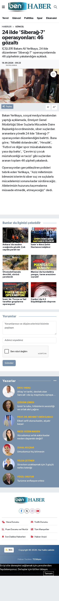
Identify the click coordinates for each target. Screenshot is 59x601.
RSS (10, 550)
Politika (28, 18)
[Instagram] (32, 510)
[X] (26, 510)
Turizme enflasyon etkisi (30, 481)
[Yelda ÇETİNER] (9, 464)
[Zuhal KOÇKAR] (9, 449)
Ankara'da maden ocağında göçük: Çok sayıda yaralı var (14, 247)
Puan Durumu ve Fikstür (16, 529)
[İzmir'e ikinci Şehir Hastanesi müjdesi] (44, 235)
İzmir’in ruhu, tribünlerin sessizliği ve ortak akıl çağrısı (36, 408)
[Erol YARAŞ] (9, 391)
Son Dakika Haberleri (15, 537)
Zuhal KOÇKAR (25, 448)
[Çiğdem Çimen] (9, 406)
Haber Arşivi (41, 537)
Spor (40, 18)
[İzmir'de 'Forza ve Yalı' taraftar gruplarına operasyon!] (15, 289)
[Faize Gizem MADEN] (9, 435)
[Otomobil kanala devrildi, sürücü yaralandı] (15, 262)
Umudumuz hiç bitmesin (30, 451)
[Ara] (55, 7)
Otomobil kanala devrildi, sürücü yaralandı (12, 274)
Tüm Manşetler (41, 529)
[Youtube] (37, 510)
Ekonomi (51, 18)
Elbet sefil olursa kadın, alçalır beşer (33, 422)
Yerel (5, 18)
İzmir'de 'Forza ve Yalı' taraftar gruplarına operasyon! (15, 301)
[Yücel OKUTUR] (9, 478)
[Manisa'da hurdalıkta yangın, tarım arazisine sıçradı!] (44, 262)
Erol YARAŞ (24, 388)
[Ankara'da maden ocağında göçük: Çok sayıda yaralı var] (15, 235)
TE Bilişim (37, 559)
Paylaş (9, 106)
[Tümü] (55, 381)
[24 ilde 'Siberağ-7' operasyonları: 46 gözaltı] (29, 86)
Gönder (9, 363)
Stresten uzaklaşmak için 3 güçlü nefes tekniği (35, 466)
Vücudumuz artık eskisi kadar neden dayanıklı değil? (33, 437)
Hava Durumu (12, 522)
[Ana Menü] (3, 7)
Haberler (6, 27)
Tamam (48, 573)
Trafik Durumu (41, 522)
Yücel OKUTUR (25, 477)
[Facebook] (21, 510)
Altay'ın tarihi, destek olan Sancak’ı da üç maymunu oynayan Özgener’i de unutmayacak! (35, 393)
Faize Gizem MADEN (28, 431)
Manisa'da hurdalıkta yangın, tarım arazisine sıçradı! (43, 274)
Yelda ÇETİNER (25, 461)
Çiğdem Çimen (25, 402)
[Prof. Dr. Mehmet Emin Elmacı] (9, 420)
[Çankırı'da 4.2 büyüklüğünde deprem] (44, 289)
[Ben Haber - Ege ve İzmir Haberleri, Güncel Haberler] (29, 7)
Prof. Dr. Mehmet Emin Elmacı (35, 417)
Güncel (16, 18)
